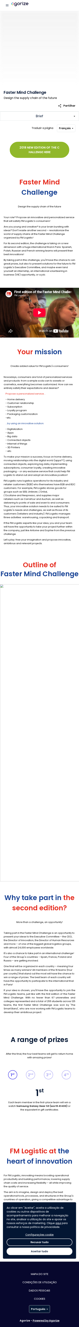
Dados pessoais (39, 1290)
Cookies (39, 1299)
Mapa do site (39, 1274)
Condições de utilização (39, 1282)
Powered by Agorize (46, 1320)
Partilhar (66, 106)
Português (38, 1309)
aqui (58, 1223)
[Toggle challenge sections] (39, 116)
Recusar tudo (39, 1242)
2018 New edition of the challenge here (39, 149)
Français (65, 128)
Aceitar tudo (39, 1251)
